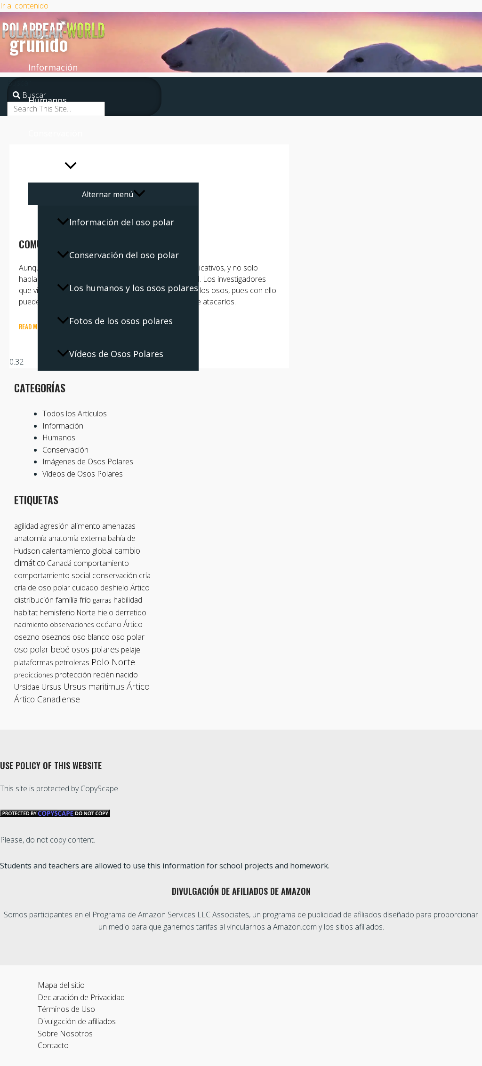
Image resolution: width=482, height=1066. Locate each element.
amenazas (119, 526)
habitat (26, 612)
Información (53, 67)
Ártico (138, 686)
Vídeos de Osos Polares (116, 353)
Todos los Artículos (74, 413)
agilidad (26, 526)
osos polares (95, 649)
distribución (34, 599)
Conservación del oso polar (124, 255)
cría (145, 575)
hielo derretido (121, 612)
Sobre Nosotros (65, 1033)
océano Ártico (119, 624)
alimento (85, 525)
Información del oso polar (121, 222)
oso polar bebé (42, 649)
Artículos (46, 166)
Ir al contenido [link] (24, 5)
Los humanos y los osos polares (133, 288)
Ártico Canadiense (47, 699)
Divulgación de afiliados (77, 1021)
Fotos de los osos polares (121, 320)
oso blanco (91, 637)
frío (85, 600)
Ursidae (27, 687)
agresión (54, 526)
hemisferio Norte (68, 612)
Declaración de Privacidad (81, 997)
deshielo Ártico (125, 587)
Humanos (47, 100)
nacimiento (31, 624)
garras (102, 600)
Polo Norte (113, 662)
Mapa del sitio (61, 985)
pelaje (130, 649)
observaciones (72, 624)
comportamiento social (52, 575)
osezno (27, 636)
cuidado (85, 587)
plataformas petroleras (51, 662)
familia (67, 599)
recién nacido (115, 674)
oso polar (128, 636)
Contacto (53, 1045)
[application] (70, 166)
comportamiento (101, 563)
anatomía (30, 538)
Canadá (59, 563)
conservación (114, 575)
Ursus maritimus (94, 686)
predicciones (33, 674)
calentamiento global (77, 550)
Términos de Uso (66, 1009)
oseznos (56, 636)
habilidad (127, 600)
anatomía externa (77, 538)
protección (73, 674)
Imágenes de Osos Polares (87, 461)
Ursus (51, 687)
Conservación (55, 133)
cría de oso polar (42, 587)
